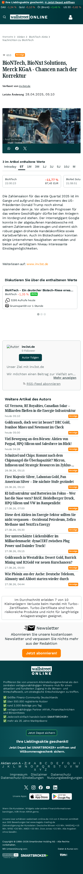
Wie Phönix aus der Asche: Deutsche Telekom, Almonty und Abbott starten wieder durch (40, 576)
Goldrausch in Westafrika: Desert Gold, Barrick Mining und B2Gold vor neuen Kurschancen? (40, 560)
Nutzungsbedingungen (64, 778)
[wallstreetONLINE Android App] (62, 798)
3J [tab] (51, 166)
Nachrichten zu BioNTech (18, 40)
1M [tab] (29, 166)
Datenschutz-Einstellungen (22, 778)
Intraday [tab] (10, 166)
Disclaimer (39, 774)
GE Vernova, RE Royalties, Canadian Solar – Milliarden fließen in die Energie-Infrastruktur (40, 408)
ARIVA (29, 811)
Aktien (21, 36)
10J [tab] (66, 166)
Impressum (18, 774)
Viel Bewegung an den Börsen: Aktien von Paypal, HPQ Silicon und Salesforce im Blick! (38, 441)
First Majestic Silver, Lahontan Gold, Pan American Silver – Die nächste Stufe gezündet (39, 479)
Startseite (7, 37)
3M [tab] (37, 166)
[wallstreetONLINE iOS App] (39, 798)
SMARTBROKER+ (57, 716)
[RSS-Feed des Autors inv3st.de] (25, 384)
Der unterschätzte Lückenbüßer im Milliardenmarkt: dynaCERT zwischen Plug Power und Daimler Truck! (37, 541)
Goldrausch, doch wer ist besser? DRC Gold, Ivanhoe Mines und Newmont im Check (37, 424)
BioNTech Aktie (38, 36)
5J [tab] (58, 166)
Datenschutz (61, 774)
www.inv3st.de (37, 264)
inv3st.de (24, 86)
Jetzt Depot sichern (41, 732)
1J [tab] (44, 166)
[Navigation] (4, 17)
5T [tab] (22, 166)
